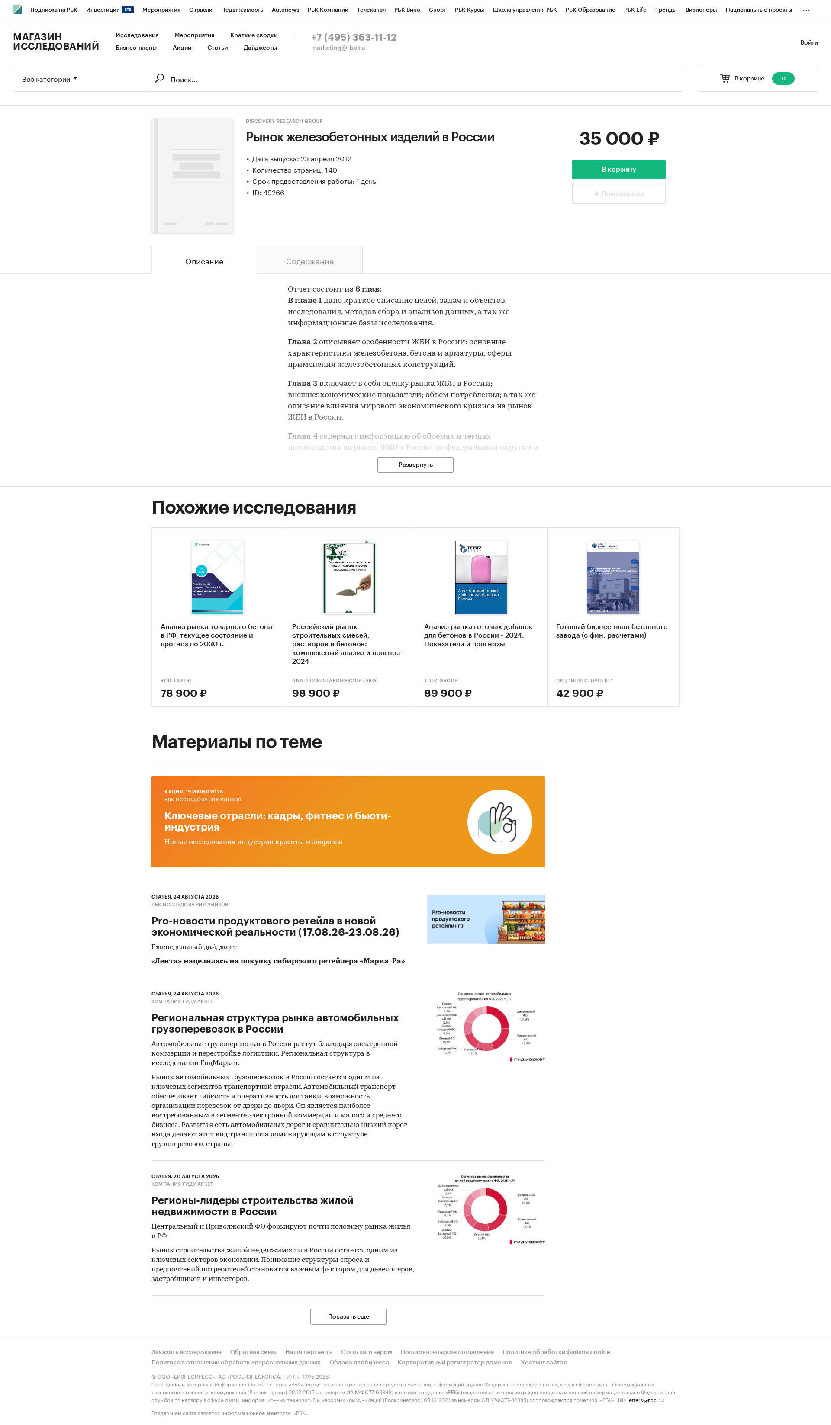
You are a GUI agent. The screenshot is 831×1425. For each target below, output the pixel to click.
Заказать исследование (186, 1352)
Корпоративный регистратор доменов (455, 1363)
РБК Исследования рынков (203, 799)
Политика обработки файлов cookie (556, 1352)
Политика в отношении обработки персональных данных (236, 1363)
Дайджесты (260, 48)
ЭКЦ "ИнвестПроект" (584, 680)
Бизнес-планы (136, 48)
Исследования (137, 35)
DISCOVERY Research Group (284, 121)
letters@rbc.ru (646, 1399)
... (806, 8)
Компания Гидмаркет (182, 1001)
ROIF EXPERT (177, 680)
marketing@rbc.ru (338, 48)
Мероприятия (194, 35)
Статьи (217, 48)
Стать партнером (366, 1352)
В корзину (619, 169)
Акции (182, 48)
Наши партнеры (308, 1352)
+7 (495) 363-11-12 (353, 37)
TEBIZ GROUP (441, 680)
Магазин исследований (56, 41)
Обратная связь (253, 1352)
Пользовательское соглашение (447, 1352)
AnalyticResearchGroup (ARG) (335, 680)
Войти (809, 43)
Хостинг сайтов (544, 1363)
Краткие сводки (253, 35)
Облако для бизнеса (359, 1363)
